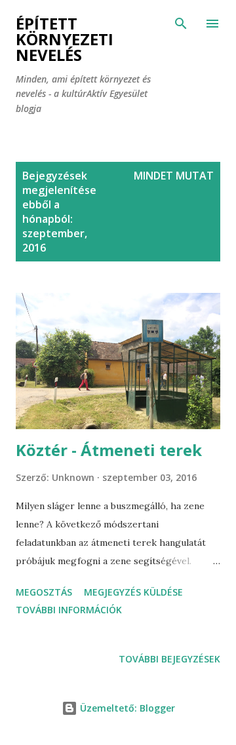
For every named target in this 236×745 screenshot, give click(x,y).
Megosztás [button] (44, 592)
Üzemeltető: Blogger (126, 708)
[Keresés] (181, 23)
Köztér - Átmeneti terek (109, 450)
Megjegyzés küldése (133, 592)
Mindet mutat (174, 175)
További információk (69, 609)
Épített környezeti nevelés (64, 39)
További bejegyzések (169, 659)
